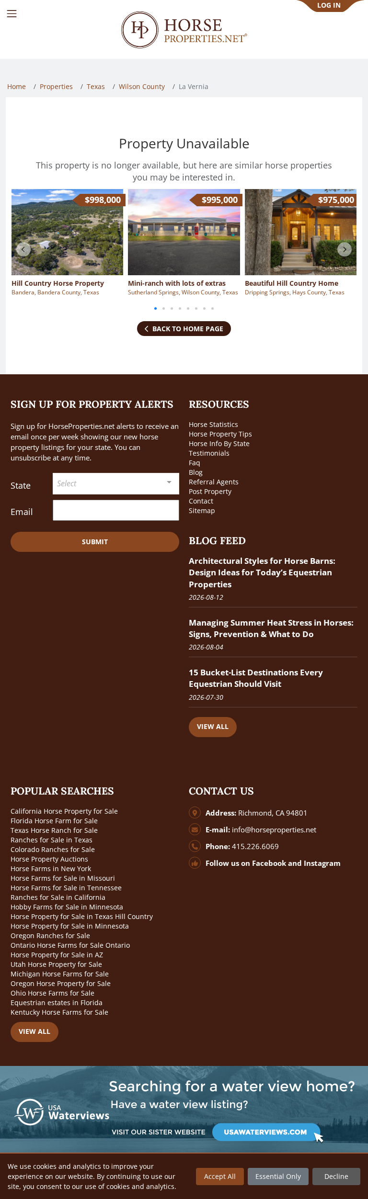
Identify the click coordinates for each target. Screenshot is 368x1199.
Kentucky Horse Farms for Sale (59, 1012)
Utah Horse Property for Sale (56, 964)
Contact (201, 500)
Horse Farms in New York (51, 868)
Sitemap (202, 510)
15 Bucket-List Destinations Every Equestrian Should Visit (256, 678)
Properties (56, 86)
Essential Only (278, 1176)
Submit (95, 541)
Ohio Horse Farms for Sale (52, 992)
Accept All (220, 1176)
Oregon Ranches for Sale (50, 935)
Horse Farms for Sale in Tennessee (66, 887)
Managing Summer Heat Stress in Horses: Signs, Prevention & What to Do (271, 628)
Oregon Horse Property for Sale (61, 983)
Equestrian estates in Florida (57, 1002)
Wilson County (142, 86)
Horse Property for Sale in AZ (57, 954)
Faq (194, 462)
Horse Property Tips (220, 433)
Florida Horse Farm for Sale (54, 820)
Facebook (269, 863)
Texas (96, 86)
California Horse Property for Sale (64, 811)
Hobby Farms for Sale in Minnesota (67, 906)
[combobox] (116, 483)
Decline (336, 1176)
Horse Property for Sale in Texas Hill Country (82, 916)
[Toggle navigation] (11, 13)
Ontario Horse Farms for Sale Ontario (70, 945)
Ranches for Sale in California (58, 897)
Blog (196, 472)
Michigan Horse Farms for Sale (60, 973)
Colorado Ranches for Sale (53, 849)
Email (22, 511)
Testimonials (209, 453)
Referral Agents (214, 481)
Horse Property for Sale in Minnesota (70, 925)
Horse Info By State (219, 443)
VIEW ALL (213, 726)
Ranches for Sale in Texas (51, 839)
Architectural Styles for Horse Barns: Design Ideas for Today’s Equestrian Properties (262, 572)
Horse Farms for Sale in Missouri (63, 878)
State (21, 485)
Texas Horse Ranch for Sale (54, 830)
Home (16, 86)
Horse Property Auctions (49, 858)
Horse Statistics (213, 424)
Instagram (322, 863)
